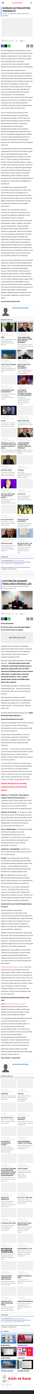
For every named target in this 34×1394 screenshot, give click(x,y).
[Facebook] (2, 1384)
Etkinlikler (3, 515)
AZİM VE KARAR (22, 1168)
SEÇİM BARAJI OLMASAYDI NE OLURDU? (5, 1143)
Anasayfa (4, 13)
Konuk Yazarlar (5, 1137)
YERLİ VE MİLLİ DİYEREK (8, 364)
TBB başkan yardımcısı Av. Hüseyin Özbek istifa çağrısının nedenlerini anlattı (9, 445)
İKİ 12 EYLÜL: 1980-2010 (24, 1197)
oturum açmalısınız (19, 560)
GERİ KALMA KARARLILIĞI (5, 1198)
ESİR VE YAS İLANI (23, 421)
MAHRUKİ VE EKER (23, 1371)
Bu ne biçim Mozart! (7, 519)
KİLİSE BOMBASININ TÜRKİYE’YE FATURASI (24, 1142)
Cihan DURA (4, 1165)
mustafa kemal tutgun (20, 308)
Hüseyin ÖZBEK (21, 1137)
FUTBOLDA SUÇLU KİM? (8, 1223)
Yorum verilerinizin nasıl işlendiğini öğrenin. (12, 563)
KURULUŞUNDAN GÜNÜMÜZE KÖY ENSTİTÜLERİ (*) (6, 1277)
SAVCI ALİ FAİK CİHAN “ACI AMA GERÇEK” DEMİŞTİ (8, 495)
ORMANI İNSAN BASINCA (25, 1301)
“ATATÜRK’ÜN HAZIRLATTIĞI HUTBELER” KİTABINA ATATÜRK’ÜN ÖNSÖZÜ (24, 392)
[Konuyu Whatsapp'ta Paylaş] (9, 46)
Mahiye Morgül (21, 386)
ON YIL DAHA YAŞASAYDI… (21, 1118)
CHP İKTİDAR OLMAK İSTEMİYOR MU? (7, 391)
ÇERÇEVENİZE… (6, 1358)
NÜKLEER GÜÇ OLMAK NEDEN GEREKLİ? (24, 1224)
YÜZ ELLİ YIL (21, 494)
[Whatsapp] (10, 1384)
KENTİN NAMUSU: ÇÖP (24, 1248)
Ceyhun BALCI (4, 333)
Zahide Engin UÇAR (22, 417)
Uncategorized (5, 439)
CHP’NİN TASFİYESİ (7, 1371)
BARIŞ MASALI (5, 1345)
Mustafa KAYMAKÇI (22, 333)
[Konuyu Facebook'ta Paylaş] (2, 46)
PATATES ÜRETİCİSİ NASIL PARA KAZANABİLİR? (23, 366)
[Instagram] (8, 1384)
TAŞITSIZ (20, 1094)
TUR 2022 (20, 470)
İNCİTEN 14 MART (6, 470)
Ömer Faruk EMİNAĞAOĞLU (8, 539)
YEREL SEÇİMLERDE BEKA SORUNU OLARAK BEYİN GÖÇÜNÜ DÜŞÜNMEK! (24, 340)
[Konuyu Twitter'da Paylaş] (5, 46)
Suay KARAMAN (12, 13)
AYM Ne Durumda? (7, 543)
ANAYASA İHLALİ (22, 1345)
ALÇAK (3, 421)
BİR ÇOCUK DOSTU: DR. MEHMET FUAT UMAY (24, 544)
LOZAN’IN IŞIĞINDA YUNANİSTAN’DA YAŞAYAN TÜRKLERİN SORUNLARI (24, 445)
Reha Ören (4, 1245)
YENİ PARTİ (21, 1358)
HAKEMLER (4, 1094)
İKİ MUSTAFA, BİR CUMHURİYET (22, 520)
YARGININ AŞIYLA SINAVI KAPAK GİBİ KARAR (7, 1303)
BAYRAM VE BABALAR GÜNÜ (24, 1276)
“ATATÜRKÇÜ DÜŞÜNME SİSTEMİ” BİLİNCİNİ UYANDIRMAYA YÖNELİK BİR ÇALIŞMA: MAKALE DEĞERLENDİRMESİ (8, 1172)
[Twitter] (5, 1384)
